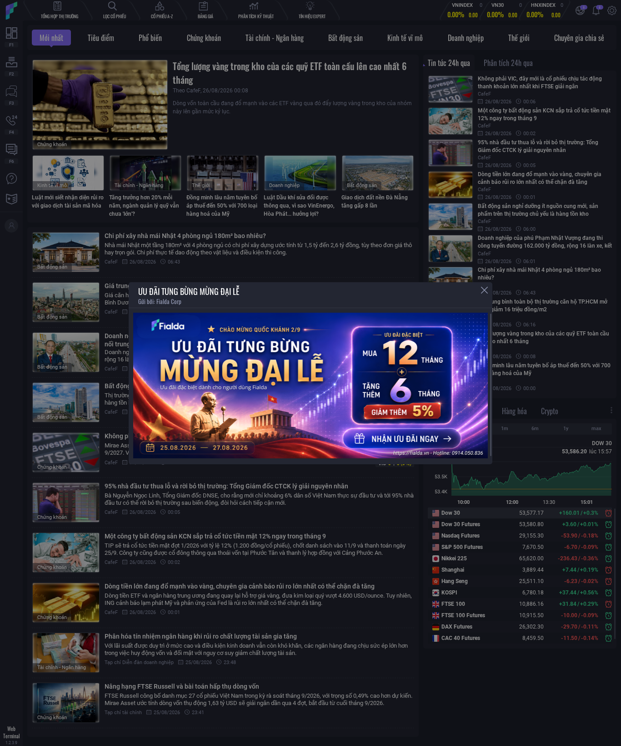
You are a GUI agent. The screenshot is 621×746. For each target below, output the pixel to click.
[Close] (484, 290)
